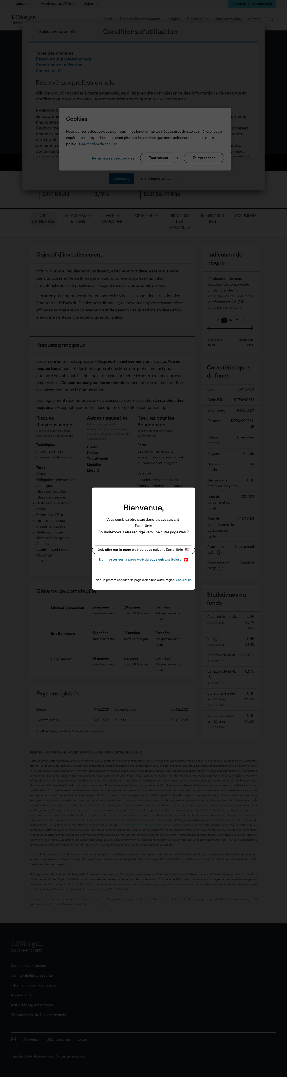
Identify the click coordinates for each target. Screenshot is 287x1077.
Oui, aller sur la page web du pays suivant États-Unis (140, 549)
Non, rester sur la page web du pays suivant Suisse (140, 559)
